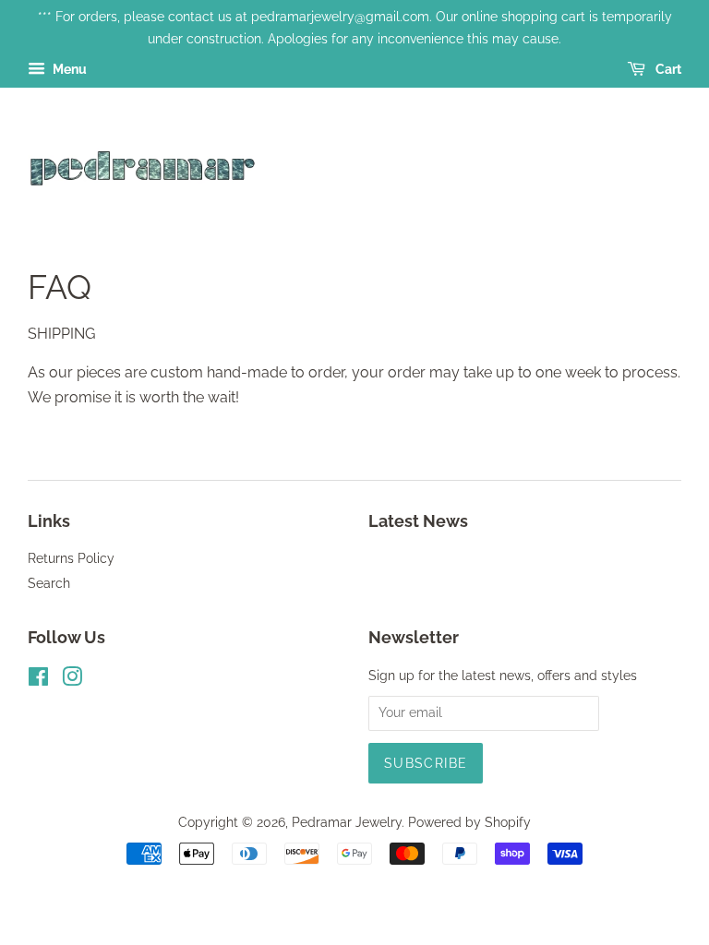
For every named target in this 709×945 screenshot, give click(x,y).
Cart (667, 69)
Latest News (418, 521)
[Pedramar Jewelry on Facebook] (38, 680)
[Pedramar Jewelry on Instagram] (72, 680)
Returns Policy (71, 558)
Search (49, 583)
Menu (68, 69)
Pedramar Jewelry (347, 822)
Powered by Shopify (469, 822)
